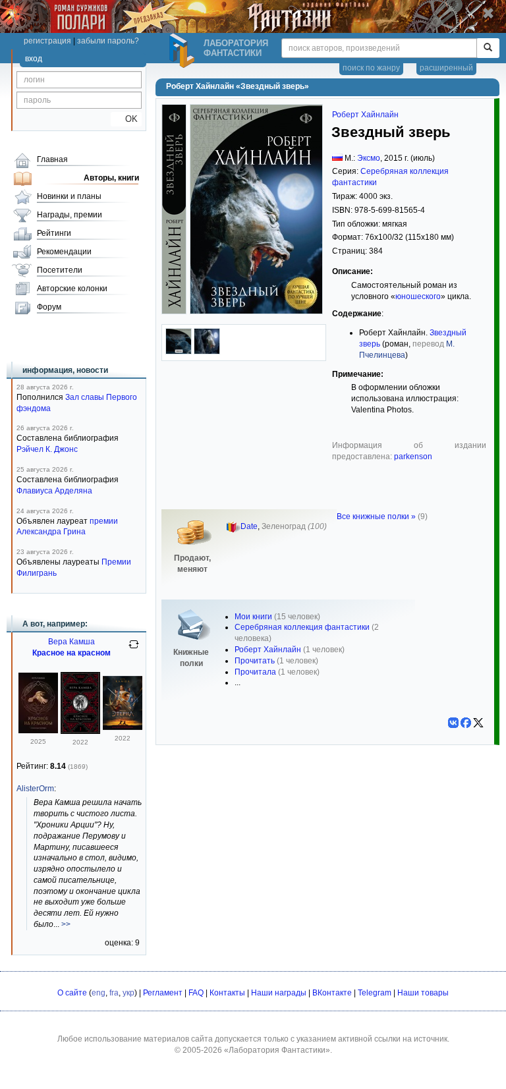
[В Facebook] (466, 722)
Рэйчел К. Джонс (47, 449)
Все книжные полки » (376, 516)
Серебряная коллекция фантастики (302, 627)
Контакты (227, 992)
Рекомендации (64, 251)
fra (114, 992)
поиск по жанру (371, 67)
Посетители (59, 270)
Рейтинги (54, 233)
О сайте (72, 992)
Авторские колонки (72, 288)
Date (249, 526)
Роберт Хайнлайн (365, 114)
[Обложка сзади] (178, 351)
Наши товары (423, 992)
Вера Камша (71, 641)
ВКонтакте (332, 992)
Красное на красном (71, 652)
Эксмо (368, 158)
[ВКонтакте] (453, 722)
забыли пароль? (108, 40)
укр (128, 992)
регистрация (47, 40)
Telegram (374, 992)
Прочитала (255, 672)
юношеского (418, 296)
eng (98, 992)
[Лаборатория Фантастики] (183, 51)
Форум (49, 307)
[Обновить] (134, 649)
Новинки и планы (69, 196)
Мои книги (253, 616)
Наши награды (278, 992)
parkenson (413, 456)
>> (65, 924)
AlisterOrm (35, 788)
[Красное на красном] (38, 730)
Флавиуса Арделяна (54, 490)
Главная (52, 159)
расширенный (446, 67)
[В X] (478, 722)
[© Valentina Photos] (207, 351)
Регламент (163, 992)
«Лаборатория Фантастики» (277, 1050)
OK (126, 119)
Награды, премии (69, 214)
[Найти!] (487, 48)
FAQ (196, 992)
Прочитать (255, 660)
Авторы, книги (111, 177)
